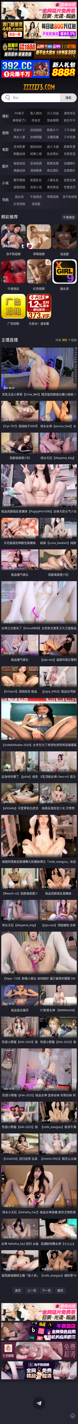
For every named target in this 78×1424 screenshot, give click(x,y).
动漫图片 (70, 163)
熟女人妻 (19, 137)
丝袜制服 (36, 137)
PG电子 (19, 113)
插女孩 (19, 197)
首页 (18, 1290)
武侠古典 (70, 180)
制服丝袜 (19, 154)
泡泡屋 (36, 204)
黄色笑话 (53, 187)
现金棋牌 (53, 120)
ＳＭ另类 (70, 137)
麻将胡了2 (19, 120)
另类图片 (70, 170)
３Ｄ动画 (70, 130)
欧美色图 (53, 163)
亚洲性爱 (19, 147)
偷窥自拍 (19, 163)
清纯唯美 (36, 170)
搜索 (68, 98)
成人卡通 (53, 147)
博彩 (5, 116)
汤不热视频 (69, 197)
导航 (5, 199)
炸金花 (36, 120)
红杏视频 (19, 204)
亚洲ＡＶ (19, 130)
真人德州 (36, 113)
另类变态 (70, 154)
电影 (5, 149)
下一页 (46, 1290)
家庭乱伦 (36, 180)
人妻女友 (53, 180)
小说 (5, 183)
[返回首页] (72, 1415)
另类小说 (36, 187)
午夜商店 (36, 197)
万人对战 (53, 113)
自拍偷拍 (36, 130)
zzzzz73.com (39, 87)
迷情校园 (19, 187)
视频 (5, 133)
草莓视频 (53, 197)
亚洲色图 (36, 163)
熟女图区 (53, 170)
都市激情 (19, 180)
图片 (5, 166)
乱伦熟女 (53, 154)
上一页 (31, 1290)
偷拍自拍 (36, 147)
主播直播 (53, 137)
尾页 (60, 1290)
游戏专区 (70, 113)
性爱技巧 (70, 187)
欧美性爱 (70, 147)
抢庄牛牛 (70, 120)
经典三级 (36, 154)
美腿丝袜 (19, 170)
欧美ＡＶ (53, 130)
